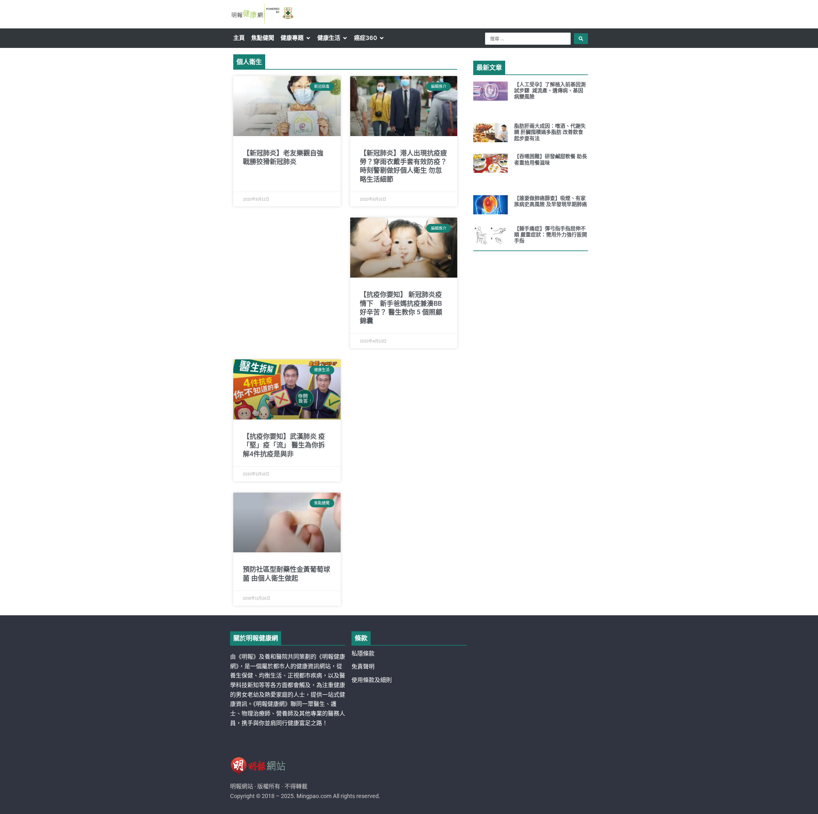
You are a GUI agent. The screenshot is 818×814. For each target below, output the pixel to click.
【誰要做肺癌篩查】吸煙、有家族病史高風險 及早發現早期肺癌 (550, 201)
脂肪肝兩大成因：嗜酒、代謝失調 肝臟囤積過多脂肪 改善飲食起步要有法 (550, 132)
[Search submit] (581, 38)
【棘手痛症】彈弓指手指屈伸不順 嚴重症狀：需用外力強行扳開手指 (550, 235)
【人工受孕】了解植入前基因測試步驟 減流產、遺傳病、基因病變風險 (550, 90)
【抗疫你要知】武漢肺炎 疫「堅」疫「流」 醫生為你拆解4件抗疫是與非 (284, 445)
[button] (295, 38)
